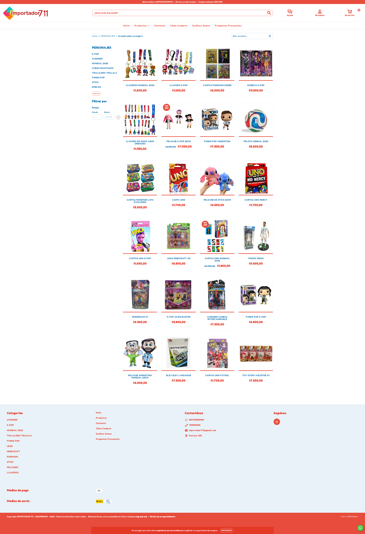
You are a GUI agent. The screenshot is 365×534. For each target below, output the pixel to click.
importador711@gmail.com (202, 430)
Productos (140, 25)
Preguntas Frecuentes (228, 25)
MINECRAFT (13, 451)
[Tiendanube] (349, 517)
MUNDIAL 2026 (100, 63)
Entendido (226, 530)
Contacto (159, 25)
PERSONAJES (108, 36)
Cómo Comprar (178, 25)
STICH (95, 82)
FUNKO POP (98, 77)
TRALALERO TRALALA (104, 73)
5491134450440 (196, 420)
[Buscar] (269, 13)
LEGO (10, 446)
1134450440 (194, 425)
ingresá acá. (141, 517)
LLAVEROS (13, 472)
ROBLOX (96, 87)
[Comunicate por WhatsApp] (360, 528)
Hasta (107, 112)
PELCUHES (12, 467)
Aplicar (118, 117)
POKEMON (12, 457)
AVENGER (97, 59)
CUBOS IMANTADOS (102, 68)
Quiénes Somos (201, 25)
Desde (95, 112)
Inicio (126, 25)
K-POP (95, 54)
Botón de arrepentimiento (162, 517)
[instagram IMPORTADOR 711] (4, 2)
